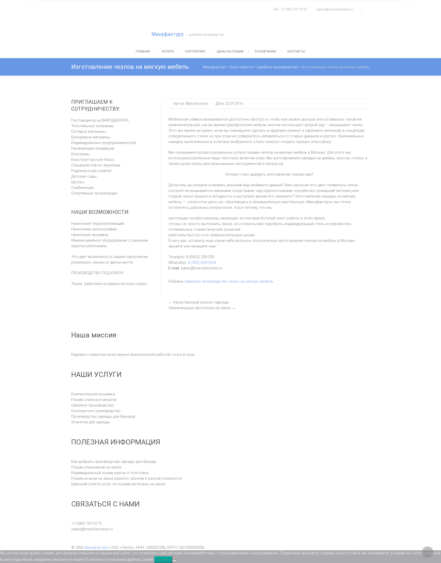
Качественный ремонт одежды (198, 302)
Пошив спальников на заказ (96, 467)
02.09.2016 (234, 103)
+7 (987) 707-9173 (86, 523)
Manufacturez (196, 103)
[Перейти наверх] (427, 552)
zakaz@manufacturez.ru (334, 9)
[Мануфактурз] (110, 22)
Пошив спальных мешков (93, 399)
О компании (265, 51)
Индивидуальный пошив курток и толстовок (110, 472)
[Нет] (174, 560)
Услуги (167, 51)
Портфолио (195, 51)
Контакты (296, 51)
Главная (143, 51)
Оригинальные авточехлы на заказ (202, 308)
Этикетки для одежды (90, 422)
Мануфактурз (167, 34)
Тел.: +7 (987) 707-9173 (290, 9)
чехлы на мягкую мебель (250, 281)
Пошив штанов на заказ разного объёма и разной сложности (126, 478)
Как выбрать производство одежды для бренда (113, 461)
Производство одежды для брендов (103, 416)
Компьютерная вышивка (93, 394)
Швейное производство (206, 281)
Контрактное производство (96, 411)
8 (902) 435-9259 (201, 262)
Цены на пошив (230, 51)
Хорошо (163, 559)
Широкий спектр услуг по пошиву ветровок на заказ (118, 484)
